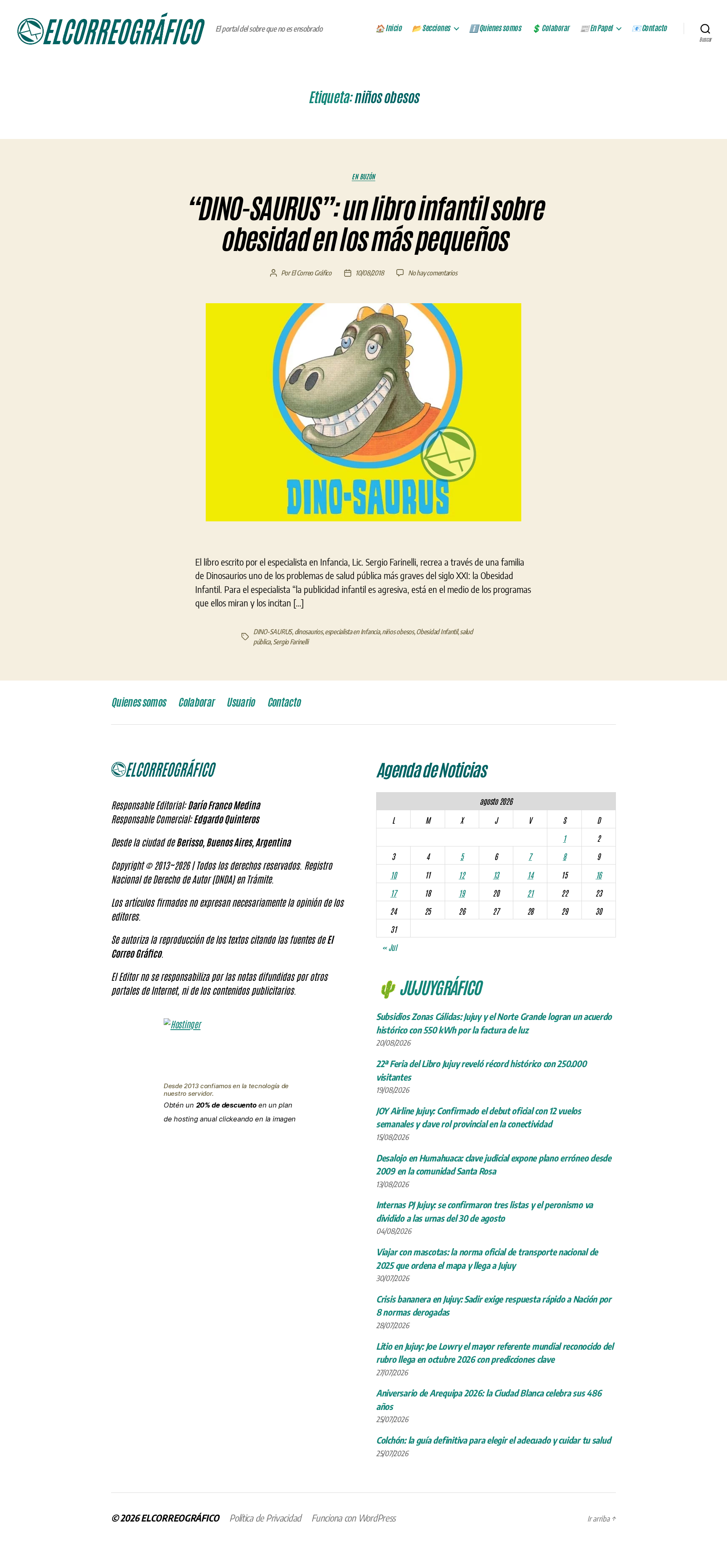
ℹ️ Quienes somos (495, 28)
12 (461, 875)
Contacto (283, 702)
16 (599, 875)
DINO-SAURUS (272, 631)
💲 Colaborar (550, 28)
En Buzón (363, 176)
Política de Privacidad (265, 1518)
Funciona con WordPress (353, 1518)
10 (393, 875)
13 (496, 875)
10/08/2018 (370, 273)
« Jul (389, 947)
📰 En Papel (596, 28)
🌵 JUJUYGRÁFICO (428, 987)
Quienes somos (138, 702)
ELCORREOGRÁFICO (180, 1518)
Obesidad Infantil (436, 631)
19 (461, 893)
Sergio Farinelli (290, 642)
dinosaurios (309, 631)
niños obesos (398, 631)
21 (530, 893)
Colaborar (196, 702)
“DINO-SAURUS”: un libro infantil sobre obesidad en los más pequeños (363, 224)
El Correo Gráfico (311, 273)
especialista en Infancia (352, 631)
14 (530, 875)
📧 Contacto (649, 28)
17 (393, 893)
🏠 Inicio (388, 28)
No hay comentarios (432, 273)
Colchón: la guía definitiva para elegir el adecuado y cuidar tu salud (493, 1440)
